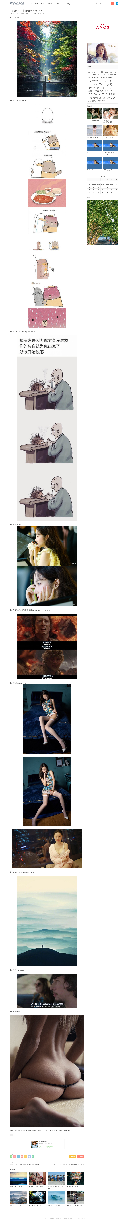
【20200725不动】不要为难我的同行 (37, 1187)
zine (42, 3)
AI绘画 (90, 72)
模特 (90, 97)
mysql (94, 75)
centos (100, 71)
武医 (62, 3)
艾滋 (89, 101)
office (99, 75)
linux (115, 72)
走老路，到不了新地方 (109, 137)
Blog (68, 3)
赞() (81, 1156)
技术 (36, 3)
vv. (32, 3)
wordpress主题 (107, 81)
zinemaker (92, 84)
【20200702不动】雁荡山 (55, 1205)
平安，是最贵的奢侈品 (93, 120)
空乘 (108, 98)
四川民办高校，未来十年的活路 (107, 121)
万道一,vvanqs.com (43, 1130)
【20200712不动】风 (15, 1205)
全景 (94, 88)
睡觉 (88, 153)
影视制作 (91, 91)
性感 (97, 90)
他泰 (90, 88)
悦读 (49, 3)
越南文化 (94, 101)
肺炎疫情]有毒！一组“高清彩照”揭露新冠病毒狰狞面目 (24, 1164)
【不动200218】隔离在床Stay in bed (60, 1130)
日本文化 (97, 94)
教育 (106, 91)
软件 (99, 101)
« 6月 (88, 197)
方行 (90, 94)
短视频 (104, 98)
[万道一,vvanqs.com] (17, 3)
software (113, 75)
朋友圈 (105, 94)
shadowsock (105, 75)
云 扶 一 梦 (90, 170)
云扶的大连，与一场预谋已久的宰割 (110, 153)
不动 (35, 13)
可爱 (98, 88)
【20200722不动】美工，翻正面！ (56, 1187)
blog (95, 72)
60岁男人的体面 (107, 170)
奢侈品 (102, 88)
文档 (110, 91)
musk (89, 75)
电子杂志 (97, 97)
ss (92, 78)
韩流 (103, 100)
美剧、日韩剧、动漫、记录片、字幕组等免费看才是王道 (69, 1164)
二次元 (108, 84)
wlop (89, 81)
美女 (113, 97)
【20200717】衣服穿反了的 (74, 1186)
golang (111, 72)
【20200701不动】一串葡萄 (74, 1205)
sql (89, 78)
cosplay (106, 72)
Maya (57, 3)
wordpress (97, 80)
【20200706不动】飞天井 (36, 1205)
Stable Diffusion (99, 77)
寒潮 (106, 88)
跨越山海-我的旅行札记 (93, 137)
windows (109, 77)
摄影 (102, 91)
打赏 (73, 1156)
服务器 (112, 94)
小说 (109, 88)
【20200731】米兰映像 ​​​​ (16, 1186)
